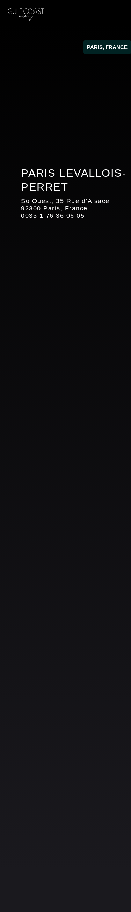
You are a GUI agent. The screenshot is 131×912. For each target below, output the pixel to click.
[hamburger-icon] (116, 14)
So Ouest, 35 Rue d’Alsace (65, 201)
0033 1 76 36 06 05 (53, 215)
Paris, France (107, 47)
